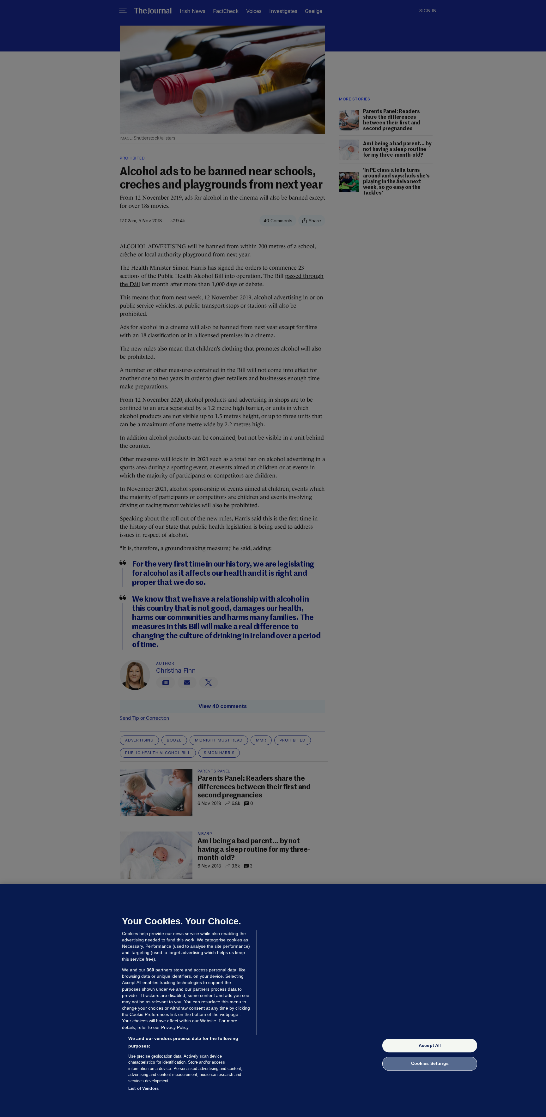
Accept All (430, 1045)
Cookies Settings (430, 1063)
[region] (273, 1000)
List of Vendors (143, 1088)
